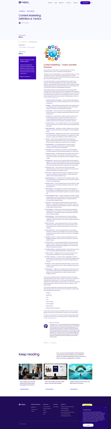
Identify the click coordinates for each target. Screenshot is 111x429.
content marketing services (50, 318)
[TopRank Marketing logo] (22, 404)
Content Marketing (30, 11)
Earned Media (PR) (50, 133)
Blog (19, 41)
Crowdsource (49, 116)
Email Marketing (50, 144)
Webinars (48, 263)
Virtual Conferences (51, 256)
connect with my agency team (51, 97)
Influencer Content (50, 153)
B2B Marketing (22, 11)
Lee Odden (27, 22)
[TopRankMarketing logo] (24, 2)
